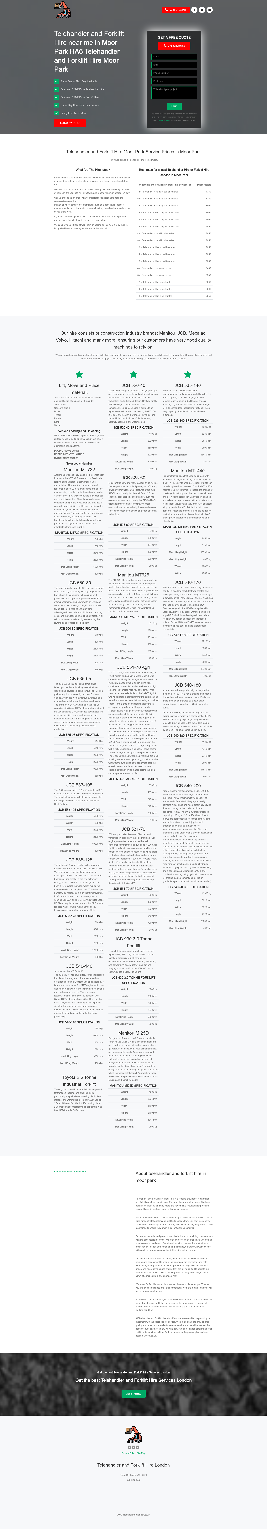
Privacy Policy (129, 1453)
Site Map (141, 1453)
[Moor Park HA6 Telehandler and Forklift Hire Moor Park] (133, 1434)
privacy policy (164, 120)
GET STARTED (133, 1394)
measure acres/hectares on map (70, 1171)
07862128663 (177, 9)
